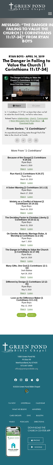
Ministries (36, 409)
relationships (23, 118)
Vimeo (12, 421)
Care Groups (15, 415)
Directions (39, 421)
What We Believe (19, 409)
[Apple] (32, 380)
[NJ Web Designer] (26, 391)
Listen (37, 106)
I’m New (11, 403)
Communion (42, 118)
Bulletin (39, 415)
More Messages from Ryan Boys (25, 121)
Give (29, 415)
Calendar (40, 403)
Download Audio (26, 123)
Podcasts (24, 421)
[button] (50, 14)
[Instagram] (21, 380)
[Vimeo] (26, 380)
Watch (18, 106)
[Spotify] (37, 380)
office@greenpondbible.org (26, 369)
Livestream (25, 403)
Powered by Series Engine (26, 322)
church (33, 118)
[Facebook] (15, 380)
